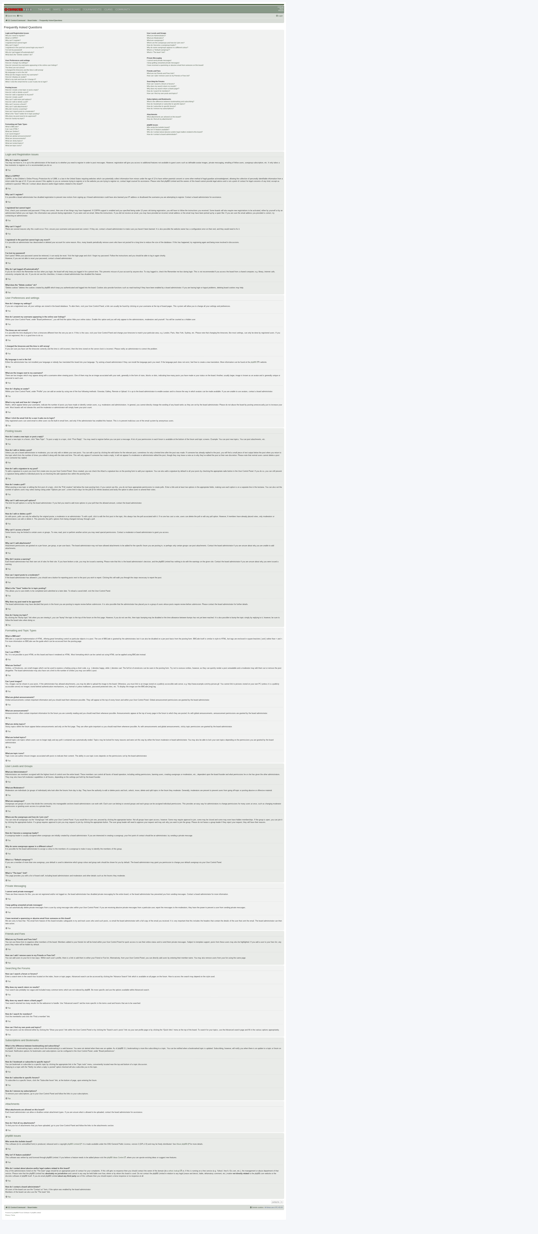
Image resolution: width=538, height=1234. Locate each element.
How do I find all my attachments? (159, 119)
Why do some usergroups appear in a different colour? (167, 48)
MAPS (56, 9)
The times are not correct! (15, 68)
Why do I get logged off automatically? (19, 52)
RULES (280, 10)
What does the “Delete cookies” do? (19, 55)
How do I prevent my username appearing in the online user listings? (31, 65)
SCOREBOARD (71, 9)
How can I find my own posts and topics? (162, 93)
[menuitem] (20, 16)
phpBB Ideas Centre (115, 1157)
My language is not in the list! (16, 72)
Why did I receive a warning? (16, 109)
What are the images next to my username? (21, 75)
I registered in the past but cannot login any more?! (24, 48)
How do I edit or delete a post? (16, 92)
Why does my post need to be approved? (20, 116)
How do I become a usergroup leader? (161, 45)
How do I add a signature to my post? (19, 95)
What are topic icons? (13, 146)
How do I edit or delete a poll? (16, 102)
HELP (281, 9)
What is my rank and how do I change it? (20, 79)
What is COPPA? (11, 38)
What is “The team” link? (156, 52)
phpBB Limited (73, 1144)
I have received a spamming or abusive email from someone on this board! (175, 65)
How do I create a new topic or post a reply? (22, 90)
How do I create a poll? (14, 97)
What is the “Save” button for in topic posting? (22, 114)
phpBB (253, 362)
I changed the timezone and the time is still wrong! (24, 70)
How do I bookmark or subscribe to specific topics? (166, 104)
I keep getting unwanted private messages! (163, 63)
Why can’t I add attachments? (16, 107)
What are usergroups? (155, 40)
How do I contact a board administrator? (162, 134)
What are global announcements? (18, 136)
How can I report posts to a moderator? (20, 111)
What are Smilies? (12, 131)
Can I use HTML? (12, 129)
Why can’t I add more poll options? (18, 99)
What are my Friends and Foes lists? (160, 73)
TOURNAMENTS (92, 9)
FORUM (280, 7)
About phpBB (181, 1144)
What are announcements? (15, 138)
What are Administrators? (156, 36)
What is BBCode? (12, 127)
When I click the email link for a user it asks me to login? (26, 82)
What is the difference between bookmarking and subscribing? (170, 102)
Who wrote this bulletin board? (158, 127)
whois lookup (174, 1171)
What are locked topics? (14, 143)
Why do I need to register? (15, 36)
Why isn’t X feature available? (158, 130)
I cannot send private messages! (159, 60)
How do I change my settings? (16, 63)
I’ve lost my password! (13, 50)
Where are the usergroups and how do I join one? (166, 43)
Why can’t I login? (12, 45)
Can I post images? (12, 134)
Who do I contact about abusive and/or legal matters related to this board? (175, 132)
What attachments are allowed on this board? (164, 117)
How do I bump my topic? (15, 119)
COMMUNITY (123, 9)
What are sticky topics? (14, 141)
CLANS (108, 9)
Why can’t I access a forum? (15, 104)
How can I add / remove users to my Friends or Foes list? (168, 76)
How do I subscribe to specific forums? (161, 106)
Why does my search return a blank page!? (163, 89)
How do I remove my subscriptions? (160, 109)
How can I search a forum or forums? (161, 84)
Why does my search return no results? (161, 86)
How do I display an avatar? (15, 77)
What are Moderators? (155, 38)
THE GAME (44, 9)
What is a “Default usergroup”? (158, 50)
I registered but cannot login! (16, 43)
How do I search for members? (158, 91)
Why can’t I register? (13, 40)
